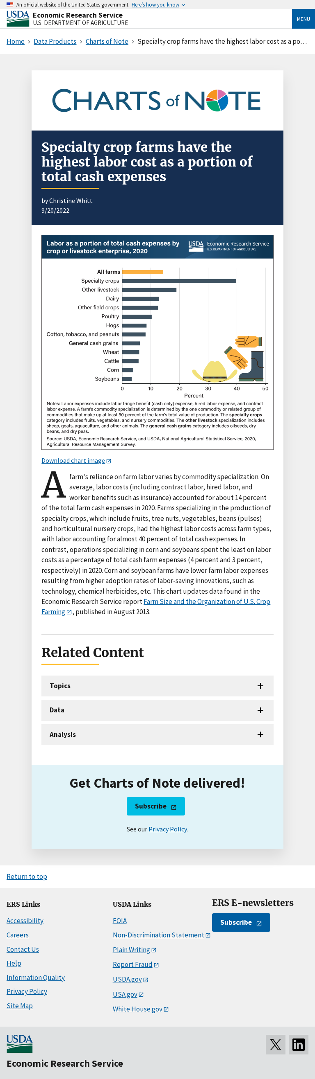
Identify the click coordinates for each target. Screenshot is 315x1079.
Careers (18, 934)
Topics (60, 685)
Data (57, 709)
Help (14, 963)
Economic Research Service (78, 15)
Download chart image (73, 460)
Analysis (63, 734)
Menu (303, 19)
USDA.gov (127, 979)
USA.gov (125, 994)
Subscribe (151, 806)
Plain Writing (131, 949)
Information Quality (36, 977)
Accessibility (25, 920)
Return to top (27, 876)
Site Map (20, 1005)
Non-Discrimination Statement (158, 934)
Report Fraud (133, 964)
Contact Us (23, 949)
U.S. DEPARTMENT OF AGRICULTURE (80, 22)
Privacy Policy (167, 829)
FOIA (120, 920)
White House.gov (137, 1009)
